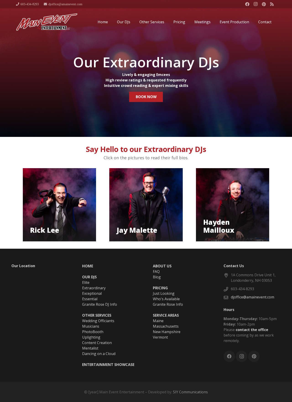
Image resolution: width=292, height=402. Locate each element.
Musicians (90, 326)
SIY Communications (190, 391)
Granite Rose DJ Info (99, 304)
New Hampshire (166, 331)
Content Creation (97, 342)
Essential (89, 298)
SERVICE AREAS (166, 315)
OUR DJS (89, 276)
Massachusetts (166, 326)
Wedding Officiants (98, 320)
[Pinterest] (264, 4)
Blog (157, 276)
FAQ (156, 271)
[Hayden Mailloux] (232, 204)
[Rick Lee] (59, 204)
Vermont (160, 337)
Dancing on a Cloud (98, 353)
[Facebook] (247, 4)
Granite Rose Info (168, 304)
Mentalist (90, 348)
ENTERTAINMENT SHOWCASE (108, 364)
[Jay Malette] (145, 204)
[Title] (272, 4)
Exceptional (92, 293)
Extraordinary (94, 287)
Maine (158, 320)
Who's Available (166, 298)
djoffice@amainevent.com (252, 297)
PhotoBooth (92, 331)
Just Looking (164, 293)
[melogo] (46, 22)
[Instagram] (255, 4)
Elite (85, 282)
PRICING (160, 287)
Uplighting (91, 337)
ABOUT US (162, 266)
